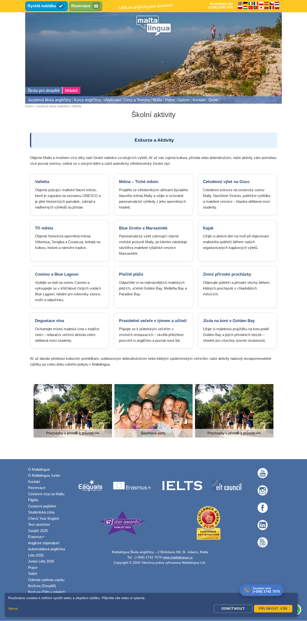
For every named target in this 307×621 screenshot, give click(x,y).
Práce (32, 567)
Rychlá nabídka (42, 6)
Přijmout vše (273, 608)
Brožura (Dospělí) (42, 586)
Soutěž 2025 (38, 531)
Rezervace (80, 6)
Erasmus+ (36, 537)
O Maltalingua (39, 469)
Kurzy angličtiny (87, 100)
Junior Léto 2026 (41, 561)
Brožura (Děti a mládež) (46, 592)
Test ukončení (39, 524)
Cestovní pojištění (42, 506)
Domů (29, 106)
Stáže (32, 573)
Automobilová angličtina (46, 549)
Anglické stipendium (43, 543)
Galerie (183, 100)
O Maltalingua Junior (44, 475)
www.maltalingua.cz (178, 557)
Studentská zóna (41, 512)
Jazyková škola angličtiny (49, 100)
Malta (157, 100)
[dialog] (151, 604)
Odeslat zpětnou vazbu (46, 580)
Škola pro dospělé (44, 90)
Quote (213, 100)
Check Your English (43, 518)
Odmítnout (233, 608)
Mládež (71, 90)
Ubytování (112, 100)
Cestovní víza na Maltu (46, 494)
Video (170, 100)
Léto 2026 (35, 555)
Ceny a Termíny (137, 100)
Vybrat (13, 608)
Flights (33, 500)
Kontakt (199, 100)
